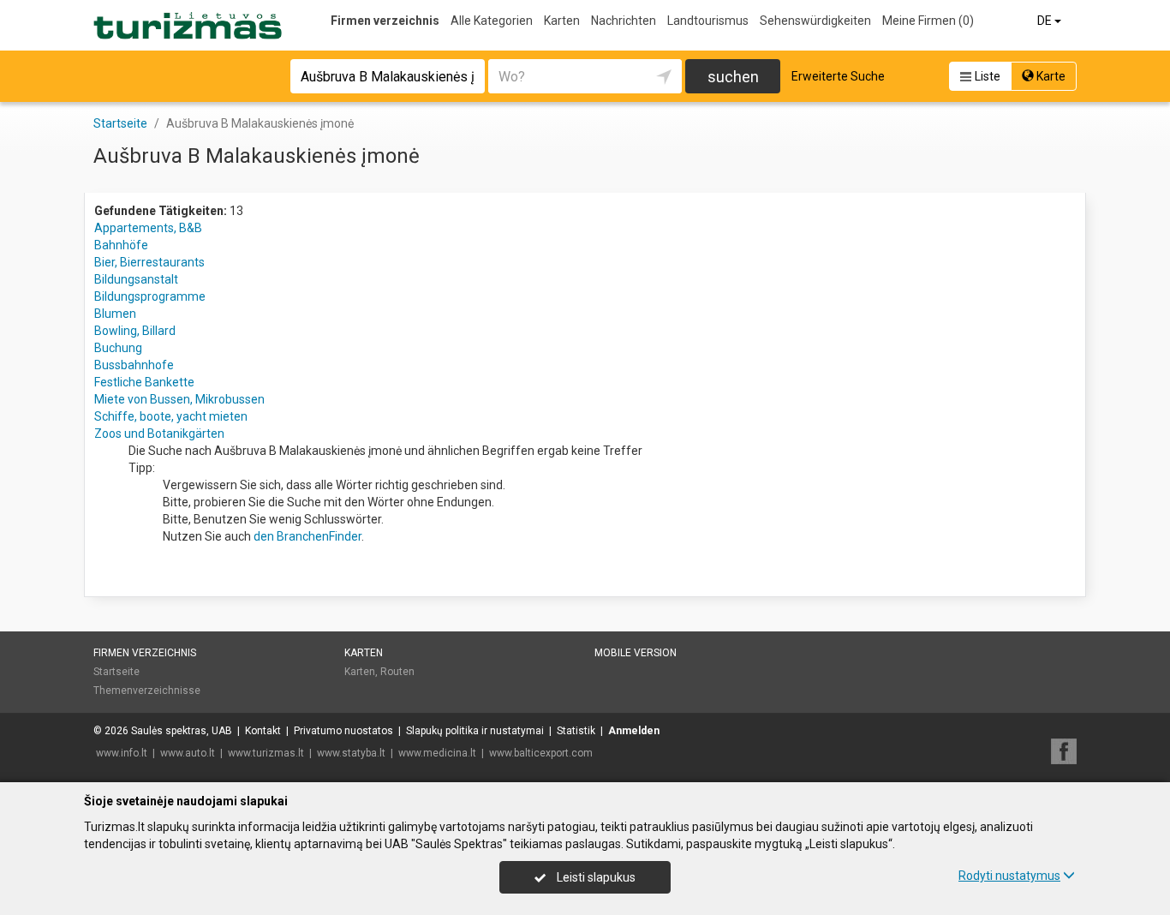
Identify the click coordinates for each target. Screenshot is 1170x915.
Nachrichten (623, 20)
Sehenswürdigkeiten (815, 20)
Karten (562, 20)
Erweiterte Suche (838, 76)
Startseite (116, 672)
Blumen (115, 313)
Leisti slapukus (595, 877)
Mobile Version (635, 653)
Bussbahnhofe (134, 365)
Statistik (576, 731)
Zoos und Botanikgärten (159, 433)
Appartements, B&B (148, 228)
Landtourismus (708, 20)
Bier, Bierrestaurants (149, 262)
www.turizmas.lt (266, 753)
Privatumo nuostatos (343, 731)
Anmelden (634, 731)
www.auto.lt (187, 753)
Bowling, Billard (135, 331)
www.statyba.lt (351, 753)
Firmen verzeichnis (385, 20)
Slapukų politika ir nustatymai (475, 731)
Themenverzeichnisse (146, 691)
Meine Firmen (928, 20)
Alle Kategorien (492, 20)
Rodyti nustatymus (1009, 875)
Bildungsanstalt (136, 279)
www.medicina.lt (437, 753)
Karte (1050, 76)
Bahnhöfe (121, 245)
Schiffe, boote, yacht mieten (171, 416)
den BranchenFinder (307, 536)
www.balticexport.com (541, 753)
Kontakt (263, 731)
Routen (397, 672)
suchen (733, 77)
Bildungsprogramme (150, 296)
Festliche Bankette (144, 382)
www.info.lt (121, 753)
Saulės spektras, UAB (181, 731)
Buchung (118, 348)
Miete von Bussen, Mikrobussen (179, 399)
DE (1045, 20)
